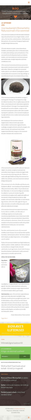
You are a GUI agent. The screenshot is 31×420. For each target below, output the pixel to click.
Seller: (3, 385)
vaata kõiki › (27, 403)
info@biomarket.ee (19, 408)
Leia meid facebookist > (16, 418)
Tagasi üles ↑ (4, 318)
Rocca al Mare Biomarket (11, 378)
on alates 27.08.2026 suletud (14, 379)
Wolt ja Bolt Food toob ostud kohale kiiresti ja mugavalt (13, 367)
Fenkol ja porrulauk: (9, 392)
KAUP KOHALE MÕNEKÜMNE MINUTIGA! (11, 362)
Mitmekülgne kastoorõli (12, 343)
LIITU (24, 356)
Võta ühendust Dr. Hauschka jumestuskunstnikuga (15, 329)
